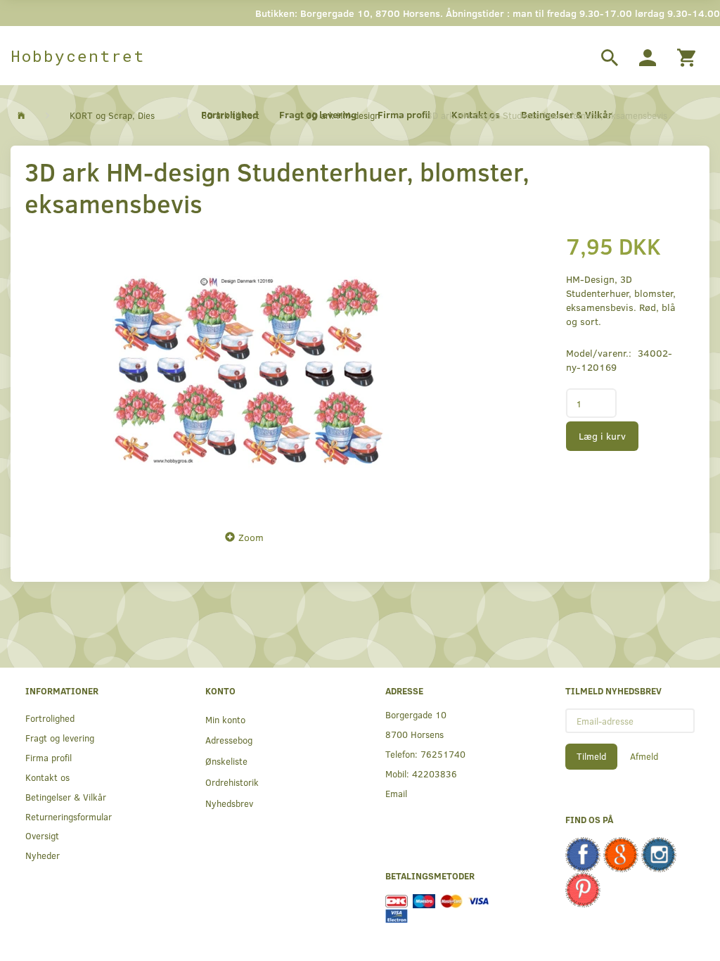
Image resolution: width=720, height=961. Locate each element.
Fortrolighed (50, 718)
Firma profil (48, 757)
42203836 (434, 773)
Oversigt (42, 835)
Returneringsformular (68, 816)
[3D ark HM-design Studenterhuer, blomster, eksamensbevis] (248, 370)
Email (396, 793)
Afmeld (644, 756)
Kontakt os (47, 777)
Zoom (251, 537)
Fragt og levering (59, 738)
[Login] (648, 55)
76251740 (442, 754)
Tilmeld (591, 756)
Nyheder (42, 855)
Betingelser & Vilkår (65, 797)
